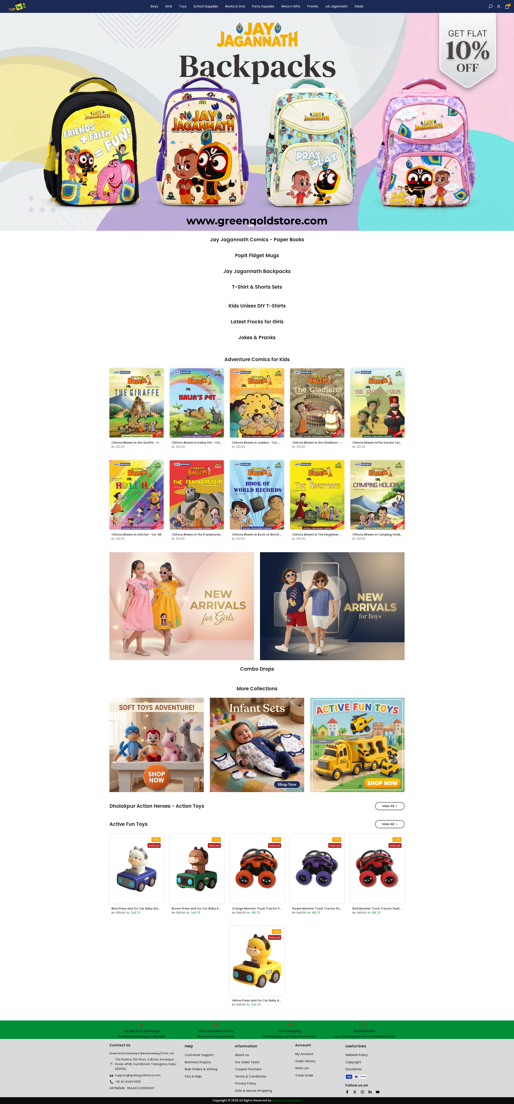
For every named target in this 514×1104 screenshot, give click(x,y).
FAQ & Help (193, 1076)
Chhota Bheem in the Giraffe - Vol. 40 (139, 443)
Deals (359, 6)
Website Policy (356, 1055)
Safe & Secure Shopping (253, 1091)
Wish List (302, 1068)
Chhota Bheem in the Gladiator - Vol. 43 (321, 443)
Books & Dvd (235, 6)
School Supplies (206, 6)
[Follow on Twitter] (355, 1092)
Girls (168, 6)
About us (242, 1055)
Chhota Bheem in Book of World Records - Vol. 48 (268, 535)
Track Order (304, 1075)
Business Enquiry (198, 1062)
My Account (304, 1054)
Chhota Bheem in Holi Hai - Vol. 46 (136, 535)
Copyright (353, 1062)
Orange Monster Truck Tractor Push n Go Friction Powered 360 (278, 908)
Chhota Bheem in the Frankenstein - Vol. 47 (203, 535)
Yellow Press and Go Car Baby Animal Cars (263, 1000)
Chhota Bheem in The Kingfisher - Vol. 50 (322, 535)
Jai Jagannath (336, 6)
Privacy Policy (245, 1083)
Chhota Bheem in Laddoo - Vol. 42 (257, 443)
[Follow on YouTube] (377, 1092)
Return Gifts (290, 6)
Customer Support (199, 1055)
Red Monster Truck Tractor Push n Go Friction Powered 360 (395, 908)
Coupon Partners (248, 1069)
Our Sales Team (247, 1062)
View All (388, 806)
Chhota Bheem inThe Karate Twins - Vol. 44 (384, 443)
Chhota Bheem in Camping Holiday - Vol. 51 (384, 535)
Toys (183, 6)
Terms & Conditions (250, 1076)
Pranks (312, 6)
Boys (154, 6)
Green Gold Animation (287, 1100)
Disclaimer (353, 1069)
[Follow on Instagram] (362, 1092)
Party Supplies (263, 6)
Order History (305, 1061)
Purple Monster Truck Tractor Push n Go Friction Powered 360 (337, 908)
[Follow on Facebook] (347, 1092)
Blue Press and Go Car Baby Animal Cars (141, 908)
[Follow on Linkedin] (370, 1092)
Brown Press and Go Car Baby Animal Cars (203, 908)
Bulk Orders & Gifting (201, 1069)
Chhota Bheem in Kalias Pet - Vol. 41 (198, 443)
